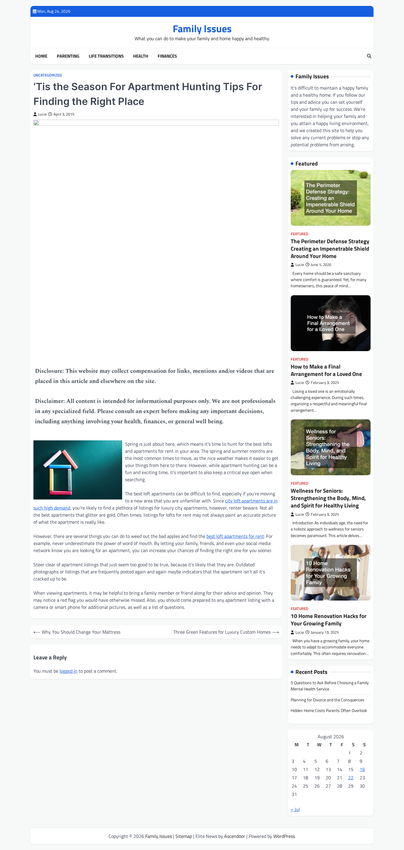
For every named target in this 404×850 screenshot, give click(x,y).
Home (41, 56)
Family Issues (202, 28)
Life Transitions (106, 56)
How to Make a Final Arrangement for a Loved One (326, 370)
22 (350, 777)
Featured (299, 234)
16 (362, 769)
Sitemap (183, 836)
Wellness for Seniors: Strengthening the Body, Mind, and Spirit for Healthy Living (328, 498)
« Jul (295, 809)
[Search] (369, 56)
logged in (68, 670)
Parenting (68, 56)
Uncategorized (47, 75)
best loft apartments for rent (235, 536)
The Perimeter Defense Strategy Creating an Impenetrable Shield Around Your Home (330, 248)
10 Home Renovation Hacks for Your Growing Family (328, 619)
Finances (167, 56)
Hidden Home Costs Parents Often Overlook (329, 710)
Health (140, 56)
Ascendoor (234, 836)
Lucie (42, 114)
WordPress (284, 836)
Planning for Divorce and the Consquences (327, 700)
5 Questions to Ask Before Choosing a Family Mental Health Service (330, 685)
